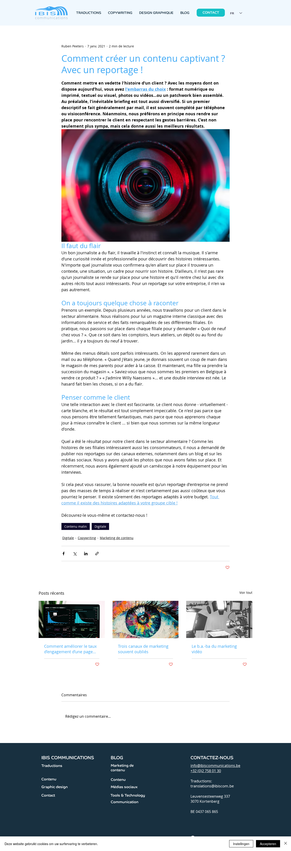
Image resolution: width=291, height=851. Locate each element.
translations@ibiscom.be (212, 786)
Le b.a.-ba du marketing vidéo (214, 648)
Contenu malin (75, 526)
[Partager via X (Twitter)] (75, 553)
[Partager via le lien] (97, 553)
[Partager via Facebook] (63, 553)
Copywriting (87, 538)
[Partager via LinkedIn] (86, 553)
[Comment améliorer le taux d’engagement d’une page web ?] (72, 619)
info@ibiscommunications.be (215, 765)
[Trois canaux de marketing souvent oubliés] (146, 619)
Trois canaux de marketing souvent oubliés (143, 648)
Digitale (100, 526)
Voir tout (245, 592)
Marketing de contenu (116, 538)
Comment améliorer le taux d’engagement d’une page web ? (70, 648)
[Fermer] (285, 843)
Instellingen (241, 843)
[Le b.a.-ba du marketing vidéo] (219, 619)
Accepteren (268, 843)
